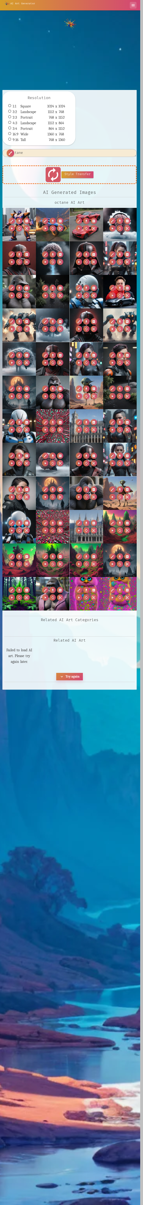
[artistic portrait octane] (19, 459)
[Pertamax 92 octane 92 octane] (86, 224)
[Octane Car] (52, 224)
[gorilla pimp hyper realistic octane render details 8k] (52, 594)
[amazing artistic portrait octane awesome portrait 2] (120, 359)
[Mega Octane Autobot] (19, 224)
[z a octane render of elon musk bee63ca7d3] (120, 291)
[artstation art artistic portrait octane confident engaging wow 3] (19, 493)
